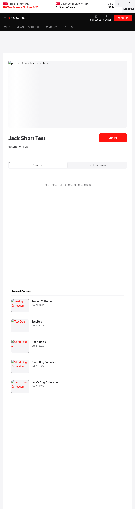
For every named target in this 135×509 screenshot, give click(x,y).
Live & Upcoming (97, 165)
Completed (38, 165)
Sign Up (113, 137)
